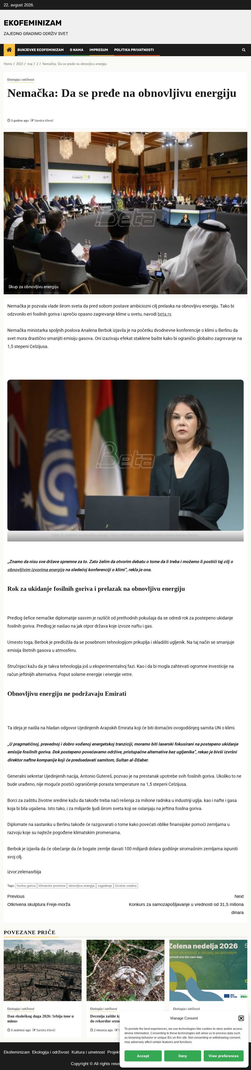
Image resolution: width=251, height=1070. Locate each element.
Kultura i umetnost (88, 1052)
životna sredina (126, 886)
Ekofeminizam (17, 1052)
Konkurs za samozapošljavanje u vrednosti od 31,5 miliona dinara (186, 904)
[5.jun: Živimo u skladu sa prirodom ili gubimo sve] (208, 970)
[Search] (244, 50)
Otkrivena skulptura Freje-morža (38, 900)
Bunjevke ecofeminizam (40, 50)
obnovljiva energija (81, 886)
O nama (76, 50)
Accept (143, 1056)
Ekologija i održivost (20, 79)
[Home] (9, 50)
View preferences (224, 1056)
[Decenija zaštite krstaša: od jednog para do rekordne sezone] (125, 970)
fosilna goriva (26, 886)
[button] (241, 1018)
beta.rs (164, 314)
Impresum (98, 50)
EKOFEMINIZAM (33, 22)
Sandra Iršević (43, 120)
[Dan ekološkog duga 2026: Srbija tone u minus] (43, 970)
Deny (182, 1056)
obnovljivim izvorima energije (35, 569)
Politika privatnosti (134, 50)
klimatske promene (51, 886)
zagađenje (105, 886)
